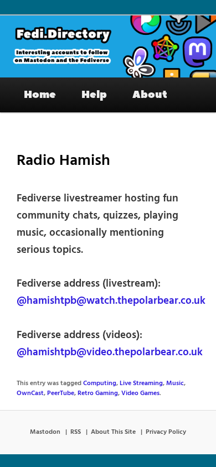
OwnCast (30, 393)
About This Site (113, 432)
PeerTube (60, 393)
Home (40, 94)
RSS (75, 432)
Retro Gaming (98, 393)
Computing (99, 383)
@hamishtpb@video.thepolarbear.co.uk (110, 352)
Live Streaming (141, 383)
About (149, 94)
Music (175, 383)
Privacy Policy (166, 432)
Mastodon (45, 432)
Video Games (140, 393)
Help (94, 94)
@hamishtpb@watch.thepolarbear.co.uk (111, 301)
